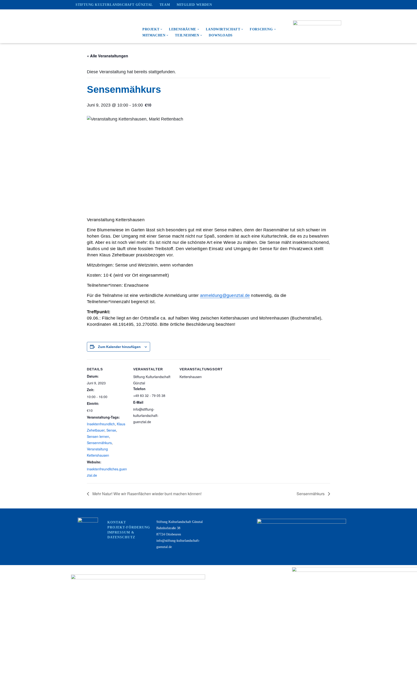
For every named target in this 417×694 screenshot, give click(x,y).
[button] (161, 29)
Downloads (220, 35)
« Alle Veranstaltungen (107, 56)
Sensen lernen (98, 436)
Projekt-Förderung (128, 527)
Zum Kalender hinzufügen (119, 347)
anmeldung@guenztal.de (225, 295)
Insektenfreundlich (101, 423)
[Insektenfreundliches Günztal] (104, 26)
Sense (111, 430)
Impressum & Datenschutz (121, 535)
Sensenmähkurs (99, 442)
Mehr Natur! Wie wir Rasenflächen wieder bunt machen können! (146, 493)
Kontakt (116, 522)
